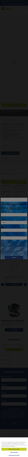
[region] (14, 447)
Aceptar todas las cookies (14, 449)
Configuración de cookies (14, 455)
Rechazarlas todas (14, 452)
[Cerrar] (25, 438)
